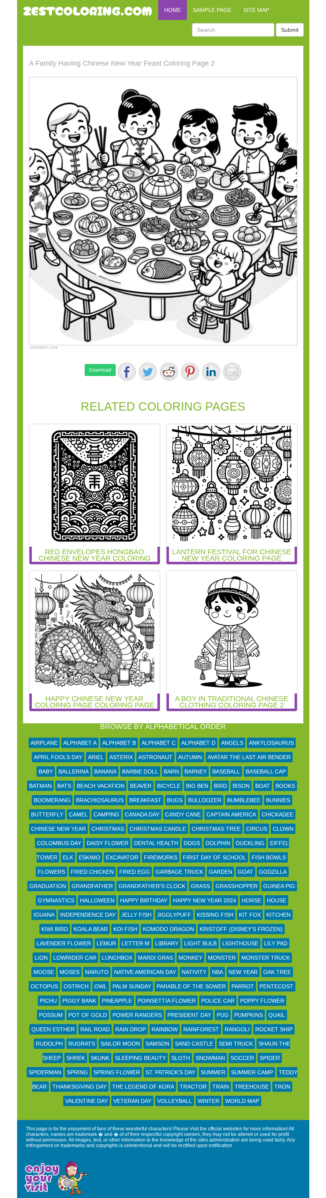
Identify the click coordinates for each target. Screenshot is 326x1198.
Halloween (97, 900)
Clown (283, 829)
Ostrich (76, 986)
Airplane (44, 743)
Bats (64, 786)
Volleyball (174, 1101)
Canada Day (142, 814)
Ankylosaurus (271, 743)
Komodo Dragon (168, 929)
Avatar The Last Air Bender (249, 757)
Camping (106, 814)
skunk (100, 1058)
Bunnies (278, 800)
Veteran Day (132, 1101)
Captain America (231, 814)
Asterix (121, 757)
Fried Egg (134, 872)
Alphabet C (159, 743)
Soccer (242, 1058)
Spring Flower (116, 1072)
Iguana (43, 915)
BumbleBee (243, 800)
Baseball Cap (266, 771)
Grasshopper (236, 886)
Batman (40, 786)
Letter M (135, 943)
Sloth (180, 1058)
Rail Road (95, 1029)
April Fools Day (58, 757)
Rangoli (237, 1029)
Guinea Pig (279, 886)
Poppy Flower (262, 1000)
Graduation (47, 886)
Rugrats (81, 1043)
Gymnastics (56, 900)
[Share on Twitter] (147, 371)
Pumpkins (248, 1015)
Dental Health (156, 843)
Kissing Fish (215, 915)
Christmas (107, 829)
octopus (44, 986)
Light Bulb (200, 943)
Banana (105, 771)
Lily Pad (275, 943)
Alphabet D (198, 743)
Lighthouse (240, 943)
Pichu (48, 1000)
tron (282, 1086)
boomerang (52, 800)
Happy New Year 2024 (204, 900)
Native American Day (145, 972)
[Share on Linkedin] (211, 371)
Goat (245, 872)
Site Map (256, 10)
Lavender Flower (64, 943)
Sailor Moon (120, 1043)
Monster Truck (265, 958)
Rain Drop (130, 1029)
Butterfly (47, 814)
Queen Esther (53, 1029)
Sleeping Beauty (140, 1058)
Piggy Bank (79, 1000)
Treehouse (252, 1086)
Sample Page (212, 10)
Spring (77, 1072)
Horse (251, 900)
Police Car (218, 1000)
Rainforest (201, 1029)
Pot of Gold (87, 1015)
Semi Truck (236, 1043)
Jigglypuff (174, 915)
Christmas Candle (158, 829)
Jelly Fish (136, 915)
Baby (46, 771)
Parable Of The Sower (191, 986)
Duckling (250, 843)
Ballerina (73, 771)
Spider (270, 1058)
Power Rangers (137, 1015)
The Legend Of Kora (143, 1086)
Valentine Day (86, 1101)
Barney (195, 771)
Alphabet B (119, 743)
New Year (243, 972)
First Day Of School (214, 857)
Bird (220, 786)
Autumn (190, 757)
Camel (78, 814)
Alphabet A (80, 743)
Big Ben (197, 786)
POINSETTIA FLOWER (167, 1000)
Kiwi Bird (54, 929)
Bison (241, 786)
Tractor (193, 1086)
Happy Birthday (143, 900)
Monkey (190, 958)
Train (220, 1086)
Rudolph (49, 1043)
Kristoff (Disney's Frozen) (241, 929)
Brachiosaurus (100, 800)
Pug (223, 1015)
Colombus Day (59, 843)
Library (167, 943)
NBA (217, 972)
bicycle (168, 786)
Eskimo (89, 857)
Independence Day (88, 915)
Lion (41, 958)
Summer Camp (252, 1072)
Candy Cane (183, 814)
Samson (157, 1043)
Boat (262, 786)
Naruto (97, 972)
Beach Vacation (100, 786)
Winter (208, 1101)
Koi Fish (125, 929)
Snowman (210, 1058)
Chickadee (277, 814)
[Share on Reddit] (169, 371)
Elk (68, 857)
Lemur (106, 943)
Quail (276, 1015)
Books (285, 786)
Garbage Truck (179, 872)
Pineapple (117, 1000)
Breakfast (145, 800)
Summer (213, 1072)
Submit (290, 30)
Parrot (242, 986)
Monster (222, 958)
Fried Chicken (92, 872)
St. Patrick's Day (170, 1072)
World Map (242, 1101)
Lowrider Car (74, 958)
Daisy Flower (107, 843)
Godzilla (273, 872)
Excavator (122, 857)
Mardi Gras (155, 958)
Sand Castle (194, 1043)
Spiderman (45, 1072)
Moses (70, 972)
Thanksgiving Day (79, 1086)
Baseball (226, 771)
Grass (200, 886)
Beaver (140, 786)
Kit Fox (250, 915)
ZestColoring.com (87, 10)
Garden (220, 872)
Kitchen (278, 915)
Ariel (96, 757)
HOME (172, 10)
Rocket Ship (274, 1029)
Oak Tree (277, 972)
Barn (171, 771)
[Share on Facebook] (126, 371)
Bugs (174, 800)
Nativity (194, 972)
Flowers (51, 872)
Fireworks (160, 857)
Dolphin (218, 843)
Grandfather (92, 886)
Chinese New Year (58, 829)
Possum (51, 1015)
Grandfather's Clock (151, 886)
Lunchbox (117, 958)
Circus (256, 829)
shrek (75, 1058)
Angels (232, 743)
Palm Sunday (132, 986)
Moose (43, 972)
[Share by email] (232, 371)
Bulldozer (204, 800)
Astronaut (155, 757)
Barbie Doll (140, 771)
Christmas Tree (216, 829)
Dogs (192, 843)
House (276, 900)
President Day (189, 1015)
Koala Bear (91, 929)
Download (100, 370)
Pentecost (276, 986)
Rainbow (164, 1029)
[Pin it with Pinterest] (190, 371)
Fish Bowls (269, 857)
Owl (100, 986)
